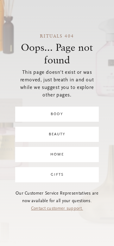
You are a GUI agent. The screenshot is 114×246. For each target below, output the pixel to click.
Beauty (57, 134)
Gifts (57, 175)
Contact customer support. (57, 209)
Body (57, 114)
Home (57, 154)
